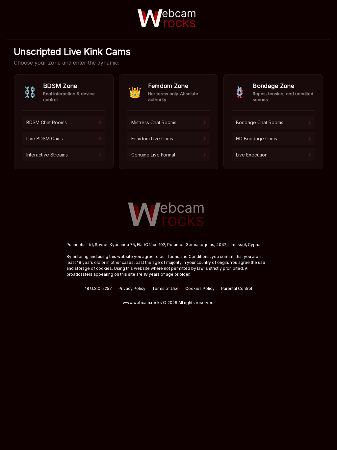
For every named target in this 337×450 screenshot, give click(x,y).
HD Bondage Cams (273, 138)
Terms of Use (165, 288)
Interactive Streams (63, 154)
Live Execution (273, 154)
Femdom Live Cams (168, 138)
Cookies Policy (200, 288)
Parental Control (236, 288)
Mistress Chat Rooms (168, 122)
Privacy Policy (131, 288)
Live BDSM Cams (63, 138)
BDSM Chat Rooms (63, 122)
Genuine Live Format (168, 154)
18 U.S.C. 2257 (98, 288)
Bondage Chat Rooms (273, 122)
